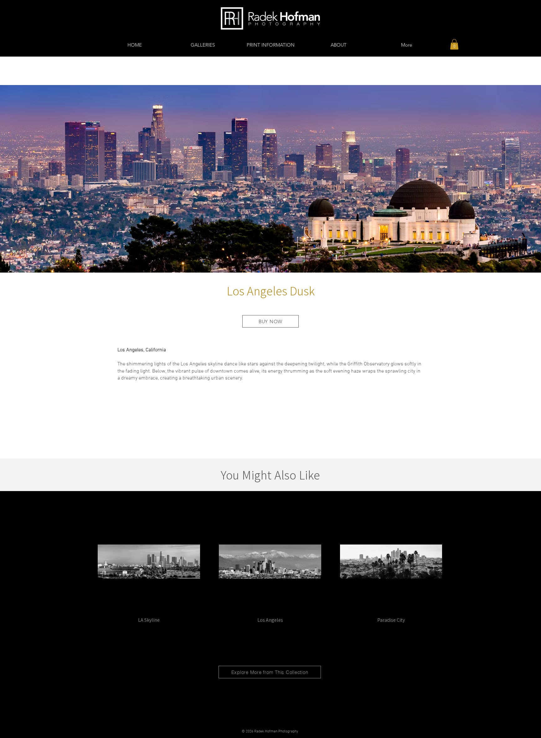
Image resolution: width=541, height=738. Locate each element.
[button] (454, 44)
